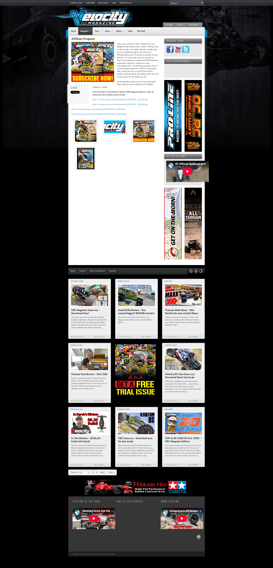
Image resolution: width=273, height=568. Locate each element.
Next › (103, 472)
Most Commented (97, 271)
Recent (82, 271)
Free (96, 31)
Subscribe (90, 3)
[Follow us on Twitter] (196, 271)
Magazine (83, 31)
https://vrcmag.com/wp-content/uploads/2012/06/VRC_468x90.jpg (98, 109)
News (106, 31)
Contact (179, 25)
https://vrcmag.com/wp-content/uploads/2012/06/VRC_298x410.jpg (98, 114)
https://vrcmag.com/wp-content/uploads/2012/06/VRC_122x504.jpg (119, 100)
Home (73, 31)
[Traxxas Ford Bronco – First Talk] (89, 374)
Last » (111, 472)
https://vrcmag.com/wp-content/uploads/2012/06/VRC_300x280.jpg (119, 104)
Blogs (117, 31)
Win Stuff (141, 31)
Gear (114, 3)
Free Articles (126, 3)
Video (130, 31)
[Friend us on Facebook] (201, 271)
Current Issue (76, 3)
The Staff (169, 25)
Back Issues (103, 3)
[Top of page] (198, 537)
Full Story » (99, 337)
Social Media (193, 25)
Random (112, 271)
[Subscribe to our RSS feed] (191, 271)
